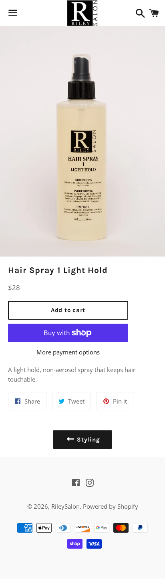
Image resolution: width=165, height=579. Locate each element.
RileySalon (65, 506)
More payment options (68, 352)
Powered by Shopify (110, 506)
